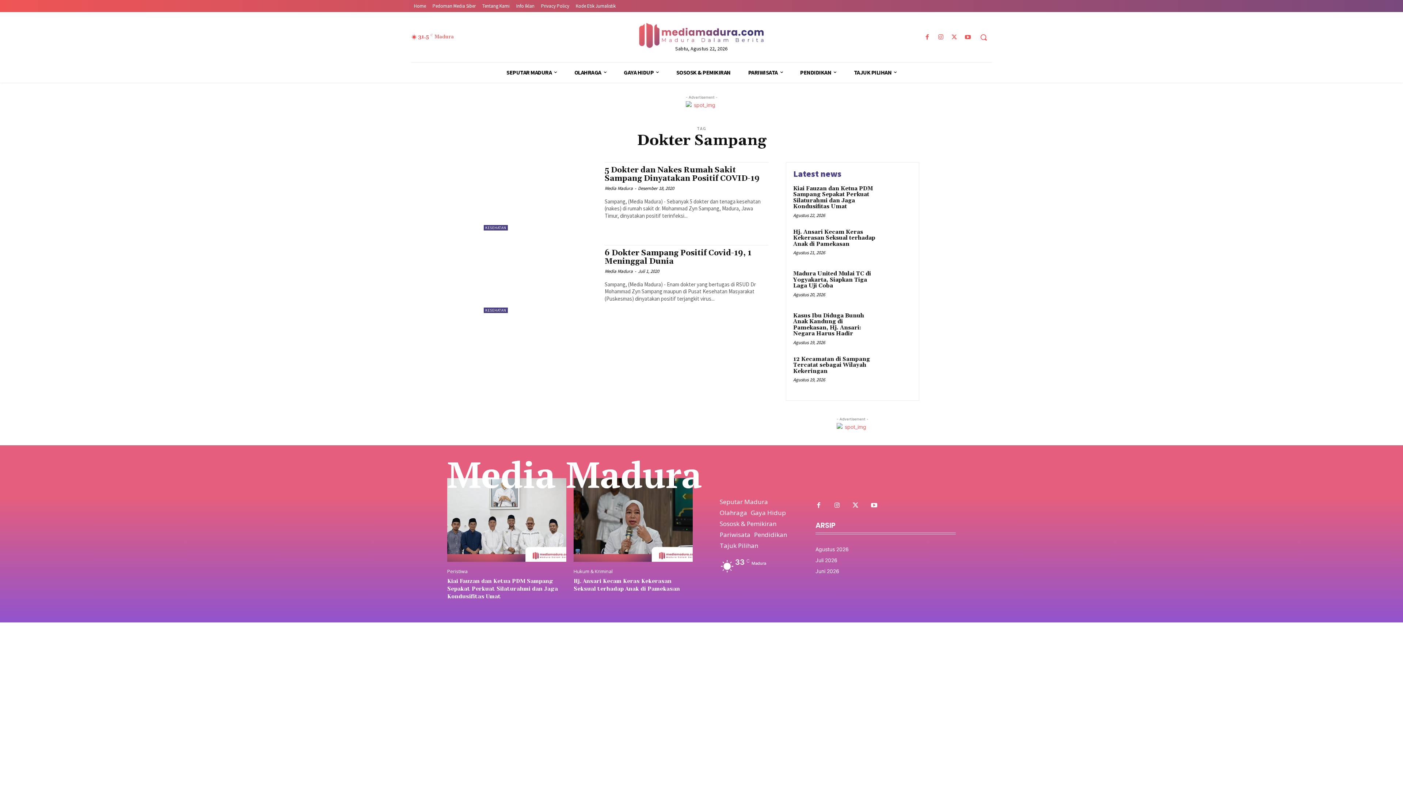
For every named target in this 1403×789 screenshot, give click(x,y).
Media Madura (619, 188)
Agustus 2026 (832, 549)
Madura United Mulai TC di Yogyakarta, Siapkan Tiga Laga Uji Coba (832, 279)
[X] (954, 37)
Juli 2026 (826, 560)
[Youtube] (968, 37)
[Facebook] (927, 37)
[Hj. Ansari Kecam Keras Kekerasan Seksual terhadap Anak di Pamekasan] (896, 243)
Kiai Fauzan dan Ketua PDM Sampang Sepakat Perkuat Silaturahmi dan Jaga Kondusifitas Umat (833, 197)
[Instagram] (941, 37)
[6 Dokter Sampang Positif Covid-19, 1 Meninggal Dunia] (540, 279)
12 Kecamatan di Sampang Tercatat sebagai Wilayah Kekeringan (831, 365)
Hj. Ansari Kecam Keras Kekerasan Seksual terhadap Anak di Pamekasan (834, 238)
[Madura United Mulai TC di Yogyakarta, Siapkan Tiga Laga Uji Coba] (896, 285)
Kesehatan (495, 227)
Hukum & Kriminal (593, 571)
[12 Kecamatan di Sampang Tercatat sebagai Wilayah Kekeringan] (896, 370)
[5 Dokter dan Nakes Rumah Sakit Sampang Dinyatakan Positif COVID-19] (540, 196)
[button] (983, 37)
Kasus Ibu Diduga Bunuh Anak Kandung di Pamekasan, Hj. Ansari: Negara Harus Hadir (828, 325)
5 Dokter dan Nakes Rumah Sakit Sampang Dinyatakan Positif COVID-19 (682, 174)
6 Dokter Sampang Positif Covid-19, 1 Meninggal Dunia (678, 257)
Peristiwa (457, 571)
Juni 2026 (827, 571)
